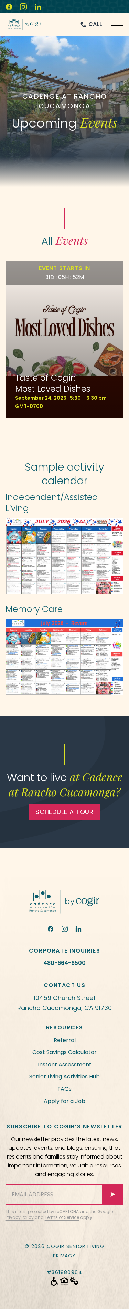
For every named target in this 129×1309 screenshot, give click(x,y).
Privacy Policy (20, 1217)
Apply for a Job (64, 1101)
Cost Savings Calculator (64, 1052)
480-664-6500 (64, 963)
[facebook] (50, 929)
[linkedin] (78, 929)
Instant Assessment (65, 1064)
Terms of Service (62, 1217)
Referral (65, 1040)
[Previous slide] (56, 432)
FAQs (64, 1089)
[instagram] (65, 929)
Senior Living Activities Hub (64, 1076)
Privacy (64, 1255)
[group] (65, 339)
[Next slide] (73, 432)
